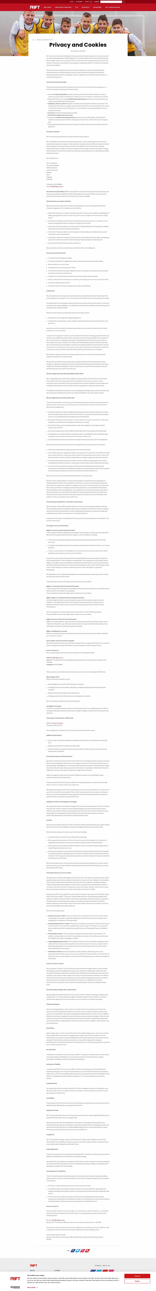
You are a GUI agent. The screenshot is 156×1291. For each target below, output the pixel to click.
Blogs (71, 1)
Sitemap (57, 1270)
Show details (31, 1287)
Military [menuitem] (47, 7)
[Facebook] (73, 1251)
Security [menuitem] (86, 7)
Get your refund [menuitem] (112, 7)
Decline (137, 1281)
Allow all (137, 1276)
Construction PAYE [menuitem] (63, 7)
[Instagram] (83, 1251)
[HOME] (33, 39)
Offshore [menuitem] (97, 7)
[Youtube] (87, 1251)
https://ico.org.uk (57, 723)
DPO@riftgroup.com (57, 186)
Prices (32, 1270)
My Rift (87, 1)
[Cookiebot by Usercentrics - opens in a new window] (15, 1287)
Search (97, 2)
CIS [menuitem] (76, 7)
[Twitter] (78, 1251)
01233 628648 (79, 1)
